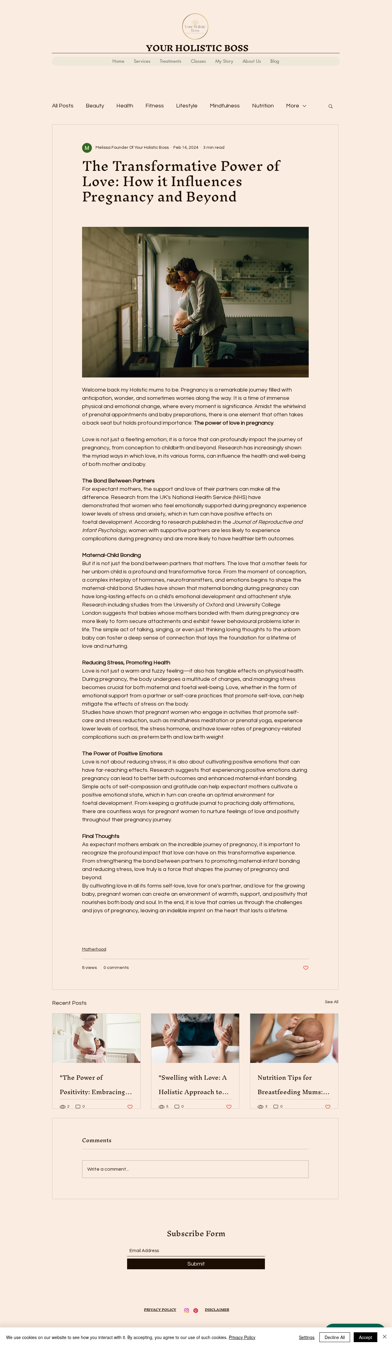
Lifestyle (187, 106)
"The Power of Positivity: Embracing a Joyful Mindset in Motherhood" (95, 1084)
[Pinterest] (196, 1311)
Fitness (154, 106)
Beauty (95, 106)
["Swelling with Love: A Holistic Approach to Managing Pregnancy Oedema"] (195, 1038)
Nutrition (263, 106)
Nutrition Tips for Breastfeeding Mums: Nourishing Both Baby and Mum (291, 1084)
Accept (365, 1337)
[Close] (384, 1337)
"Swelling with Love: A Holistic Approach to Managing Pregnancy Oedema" (193, 1084)
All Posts (63, 106)
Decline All (335, 1337)
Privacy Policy (242, 1337)
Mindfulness (225, 106)
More (292, 106)
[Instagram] (186, 1311)
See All (331, 1002)
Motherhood (94, 949)
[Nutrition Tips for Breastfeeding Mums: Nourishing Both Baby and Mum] (294, 1038)
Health (124, 106)
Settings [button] (307, 1337)
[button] (331, 105)
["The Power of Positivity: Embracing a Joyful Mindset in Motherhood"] (96, 1038)
